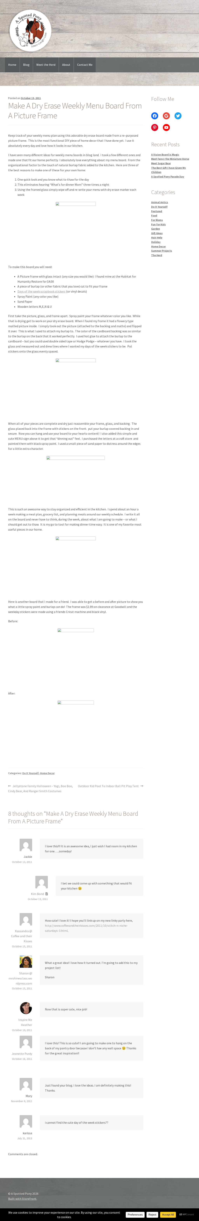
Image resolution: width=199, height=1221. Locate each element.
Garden (155, 228)
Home (12, 65)
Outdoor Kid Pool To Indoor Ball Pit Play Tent (108, 786)
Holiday (156, 242)
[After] (75, 730)
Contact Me (85, 65)
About (66, 65)
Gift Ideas (157, 233)
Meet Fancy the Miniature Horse (170, 159)
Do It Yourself (30, 773)
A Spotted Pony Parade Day (167, 176)
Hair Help (156, 237)
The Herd (156, 255)
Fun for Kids (158, 224)
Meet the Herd (45, 65)
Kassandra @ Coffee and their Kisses (21, 936)
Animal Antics (159, 202)
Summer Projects (161, 250)
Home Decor (47, 773)
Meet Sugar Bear (161, 163)
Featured (156, 211)
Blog (26, 65)
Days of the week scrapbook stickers (41, 291)
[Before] (75, 657)
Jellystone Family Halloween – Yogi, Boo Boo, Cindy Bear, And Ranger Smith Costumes (40, 788)
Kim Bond (37, 894)
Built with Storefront (22, 1199)
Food (154, 215)
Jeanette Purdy (22, 1054)
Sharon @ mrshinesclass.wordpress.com (20, 978)
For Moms (157, 220)
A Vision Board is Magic (165, 154)
